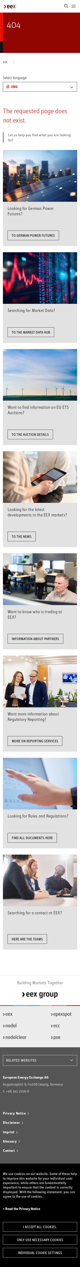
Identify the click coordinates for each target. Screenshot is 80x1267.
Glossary (10, 1141)
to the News (22, 536)
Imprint (9, 1132)
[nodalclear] (15, 1037)
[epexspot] (63, 1014)
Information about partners (35, 638)
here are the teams (27, 939)
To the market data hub (31, 332)
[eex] (15, 1014)
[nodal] (15, 1026)
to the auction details (30, 434)
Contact (9, 1150)
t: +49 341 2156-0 (16, 1091)
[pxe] (63, 1037)
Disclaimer (11, 1122)
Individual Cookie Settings (40, 1252)
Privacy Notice (14, 1113)
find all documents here (32, 837)
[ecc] (63, 1026)
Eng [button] (14, 86)
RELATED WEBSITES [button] (21, 1060)
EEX (5, 62)
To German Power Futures (33, 235)
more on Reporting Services (35, 741)
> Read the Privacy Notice (21, 1209)
